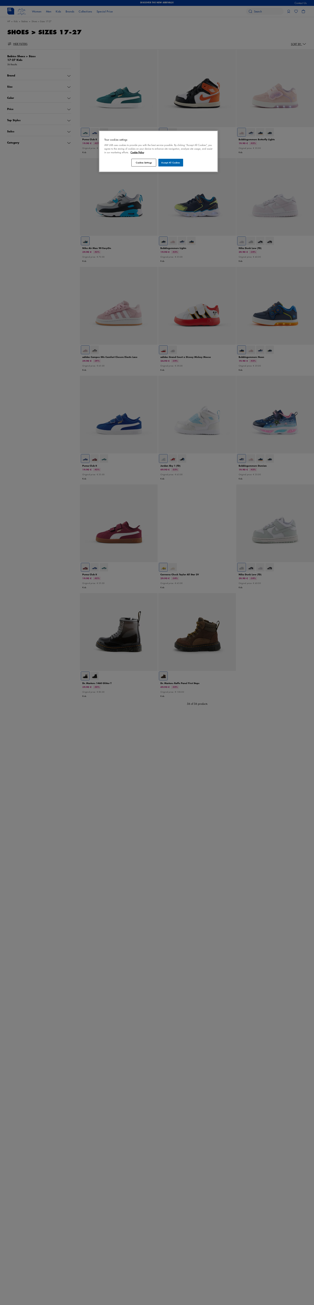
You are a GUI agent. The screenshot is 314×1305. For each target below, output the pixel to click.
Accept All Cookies (170, 162)
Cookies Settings (144, 162)
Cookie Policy (137, 152)
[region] (158, 151)
